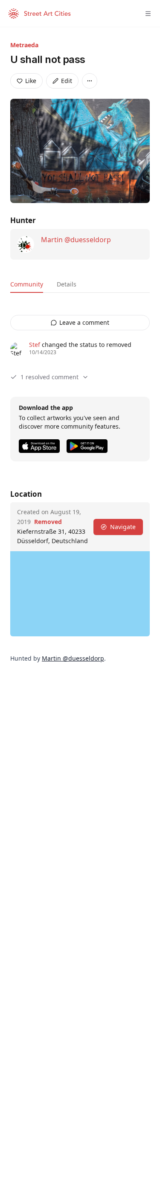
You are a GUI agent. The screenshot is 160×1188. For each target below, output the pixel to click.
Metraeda (24, 45)
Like (30, 81)
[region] (80, 593)
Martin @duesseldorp (76, 239)
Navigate (123, 527)
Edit (66, 81)
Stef (34, 345)
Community (26, 284)
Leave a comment (84, 322)
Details (66, 284)
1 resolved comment (49, 377)
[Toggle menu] (148, 13)
